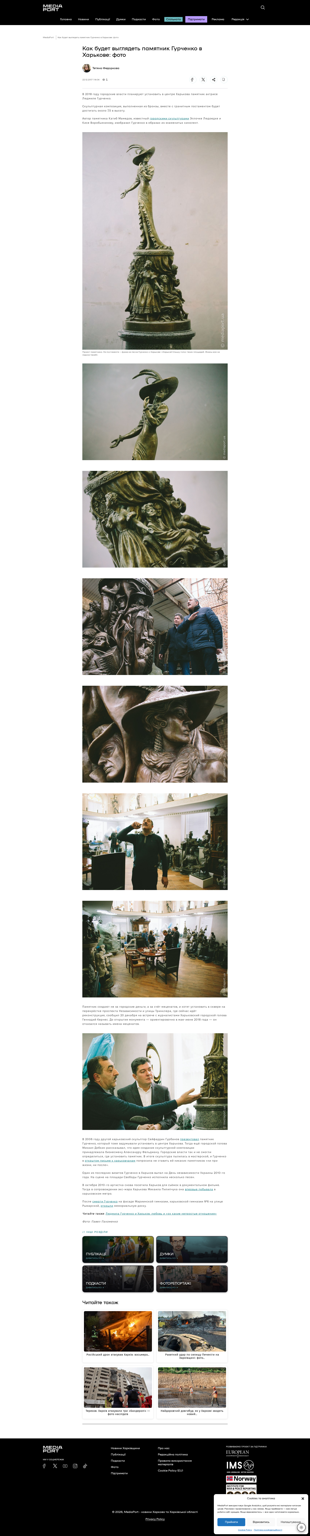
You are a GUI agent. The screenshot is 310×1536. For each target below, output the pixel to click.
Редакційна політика (173, 1454)
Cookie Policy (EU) (170, 1470)
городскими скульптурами (169, 118)
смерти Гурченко (105, 1201)
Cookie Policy (245, 1530)
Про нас (164, 1448)
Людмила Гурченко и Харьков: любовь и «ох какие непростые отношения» (161, 1213)
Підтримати (196, 19)
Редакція (238, 19)
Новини (83, 19)
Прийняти (231, 1522)
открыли (107, 1205)
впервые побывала (199, 1189)
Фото (156, 19)
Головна (66, 19)
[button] (303, 1498)
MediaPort (48, 37)
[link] (45, 1466)
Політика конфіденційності (268, 1530)
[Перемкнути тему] (301, 1527)
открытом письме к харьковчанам (110, 1160)
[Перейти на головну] (53, 7)
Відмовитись (261, 1522)
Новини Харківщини (125, 1448)
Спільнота (173, 19)
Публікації (102, 19)
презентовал (189, 1139)
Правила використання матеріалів (175, 1462)
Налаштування (291, 1522)
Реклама (218, 19)
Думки (121, 19)
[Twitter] (203, 79)
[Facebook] (192, 79)
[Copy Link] (224, 79)
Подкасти (139, 19)
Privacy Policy (155, 1519)
